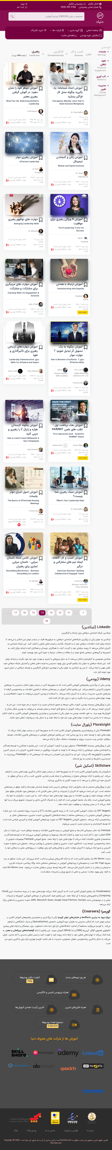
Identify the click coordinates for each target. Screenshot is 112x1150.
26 (46, 621)
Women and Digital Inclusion (71, 165)
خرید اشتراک (37, 30)
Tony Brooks (77, 383)
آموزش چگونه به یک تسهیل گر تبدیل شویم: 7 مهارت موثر (68, 350)
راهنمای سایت (68, 35)
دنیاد (100, 22)
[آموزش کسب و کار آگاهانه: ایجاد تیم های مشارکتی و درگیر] (69, 543)
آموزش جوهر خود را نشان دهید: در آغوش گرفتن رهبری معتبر (23, 92)
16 (24, 613)
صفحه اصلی (92, 30)
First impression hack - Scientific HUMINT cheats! (68, 435)
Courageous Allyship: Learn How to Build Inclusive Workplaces (68, 102)
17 (15, 613)
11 (68, 613)
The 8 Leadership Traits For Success (71, 229)
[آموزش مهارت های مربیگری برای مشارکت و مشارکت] (24, 269)
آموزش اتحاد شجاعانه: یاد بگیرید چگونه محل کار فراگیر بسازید (68, 92)
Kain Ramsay (33, 371)
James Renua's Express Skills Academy (61, 373)
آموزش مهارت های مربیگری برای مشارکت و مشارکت (21, 286)
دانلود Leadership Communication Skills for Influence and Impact (24, 361)
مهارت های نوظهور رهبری (23, 219)
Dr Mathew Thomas (36, 583)
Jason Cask (13, 371)
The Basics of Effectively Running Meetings (23, 502)
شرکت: (62, 122)
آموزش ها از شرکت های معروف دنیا (54, 1038)
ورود (22, 4)
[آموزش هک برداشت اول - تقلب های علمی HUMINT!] (69, 410)
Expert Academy (83, 240)
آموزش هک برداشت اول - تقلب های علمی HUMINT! (67, 427)
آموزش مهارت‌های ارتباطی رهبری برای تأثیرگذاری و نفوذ (23, 350)
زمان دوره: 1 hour (82, 181)
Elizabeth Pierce (82, 298)
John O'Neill (33, 304)
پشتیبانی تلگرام (76, 4)
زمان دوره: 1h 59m (36, 519)
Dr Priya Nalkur (77, 112)
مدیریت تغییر (100, 90)
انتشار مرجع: (62, 117)
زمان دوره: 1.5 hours (83, 118)
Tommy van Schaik (36, 513)
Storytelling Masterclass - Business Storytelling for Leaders (22, 572)
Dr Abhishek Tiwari (35, 233)
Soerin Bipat (78, 445)
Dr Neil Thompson (38, 171)
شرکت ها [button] (57, 30)
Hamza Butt (58, 445)
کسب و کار (77, 52)
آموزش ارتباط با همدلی (69, 284)
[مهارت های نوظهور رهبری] (24, 204)
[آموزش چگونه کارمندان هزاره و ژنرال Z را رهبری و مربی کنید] (24, 410)
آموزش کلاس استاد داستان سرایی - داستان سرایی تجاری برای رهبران (22, 561)
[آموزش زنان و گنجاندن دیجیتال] (69, 142)
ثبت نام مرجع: (83, 123)
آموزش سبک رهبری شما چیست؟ (68, 494)
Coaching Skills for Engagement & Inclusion (23, 294)
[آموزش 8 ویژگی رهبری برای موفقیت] (69, 204)
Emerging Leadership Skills (26, 223)
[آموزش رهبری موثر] (24, 142)
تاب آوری (101, 78)
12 (60, 613)
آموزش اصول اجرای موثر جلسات (24, 494)
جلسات (102, 53)
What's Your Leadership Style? (70, 500)
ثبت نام (21, 7)
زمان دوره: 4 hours (36, 589)
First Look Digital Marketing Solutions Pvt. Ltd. (80, 373)
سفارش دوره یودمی (89, 35)
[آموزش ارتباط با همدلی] (69, 269)
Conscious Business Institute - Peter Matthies (80, 584)
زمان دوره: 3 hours (81, 387)
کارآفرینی (58, 52)
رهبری (35, 51)
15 (33, 613)
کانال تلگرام (93, 4)
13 (51, 613)
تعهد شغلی (100, 65)
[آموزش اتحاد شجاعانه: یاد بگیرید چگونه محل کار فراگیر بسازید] (69, 73)
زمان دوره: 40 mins (36, 119)
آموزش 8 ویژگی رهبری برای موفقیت (66, 221)
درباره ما (90, 1130)
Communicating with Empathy (70, 288)
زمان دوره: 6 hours (36, 376)
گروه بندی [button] (74, 30)
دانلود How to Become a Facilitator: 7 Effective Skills (67, 361)
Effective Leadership (29, 161)
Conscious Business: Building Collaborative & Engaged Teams (69, 572)
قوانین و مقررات (71, 1130)
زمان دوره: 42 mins (81, 450)
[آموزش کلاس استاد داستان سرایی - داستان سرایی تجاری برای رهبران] (24, 543)
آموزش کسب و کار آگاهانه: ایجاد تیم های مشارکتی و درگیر (67, 561)
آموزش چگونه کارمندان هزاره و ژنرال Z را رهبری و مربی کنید (23, 429)
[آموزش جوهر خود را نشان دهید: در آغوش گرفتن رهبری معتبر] (24, 73)
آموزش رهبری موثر (27, 157)
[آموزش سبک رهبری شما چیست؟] (69, 477)
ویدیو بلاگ (31, 1130)
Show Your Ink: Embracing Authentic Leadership (22, 102)
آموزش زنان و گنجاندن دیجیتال (69, 159)
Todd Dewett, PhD (35, 113)
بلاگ (16, 1130)
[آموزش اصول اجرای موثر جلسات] (24, 477)
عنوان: (88, 54)
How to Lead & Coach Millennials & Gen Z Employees (23, 440)
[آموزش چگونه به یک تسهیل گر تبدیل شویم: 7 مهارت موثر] (69, 331)
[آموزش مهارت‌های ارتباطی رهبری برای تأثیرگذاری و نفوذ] (24, 331)
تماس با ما (50, 1130)
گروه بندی (106, 47)
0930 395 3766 (68, 7)
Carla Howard (33, 449)
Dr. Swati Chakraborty (82, 175)
